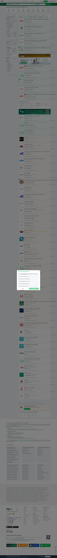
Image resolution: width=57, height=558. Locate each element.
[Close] (39, 271)
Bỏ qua (23, 288)
